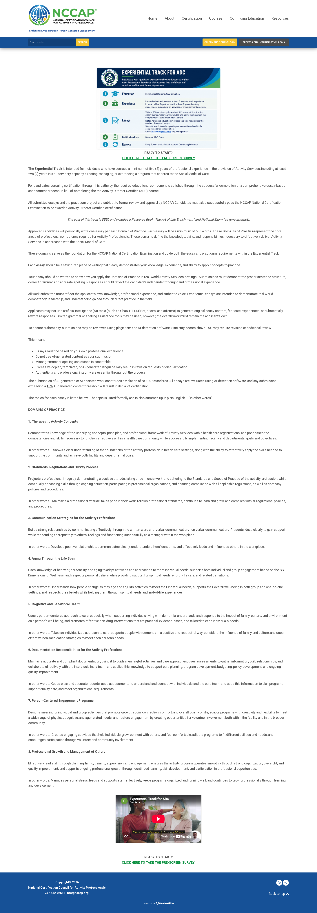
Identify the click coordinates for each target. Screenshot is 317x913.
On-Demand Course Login (219, 42)
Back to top (277, 894)
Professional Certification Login (264, 42)
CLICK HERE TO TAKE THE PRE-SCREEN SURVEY (158, 158)
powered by (150, 903)
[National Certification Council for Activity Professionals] (62, 31)
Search (82, 42)
